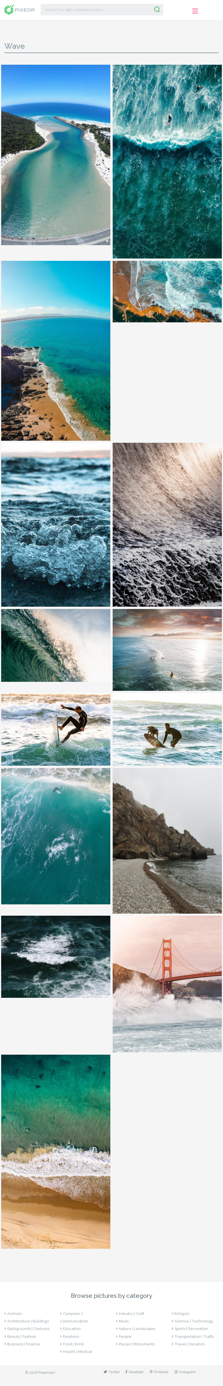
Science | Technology (194, 1321)
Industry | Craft (131, 1313)
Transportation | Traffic (194, 1336)
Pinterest (161, 1372)
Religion (182, 1313)
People (125, 1336)
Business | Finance (23, 1344)
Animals (14, 1313)
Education (72, 1329)
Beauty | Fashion (21, 1336)
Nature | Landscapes (137, 1329)
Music (124, 1321)
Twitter (114, 1372)
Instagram (187, 1372)
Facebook (136, 1372)
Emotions (71, 1336)
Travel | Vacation (190, 1344)
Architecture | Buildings (28, 1321)
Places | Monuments (136, 1344)
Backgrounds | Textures (28, 1329)
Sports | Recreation (191, 1329)
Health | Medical (77, 1351)
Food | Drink (73, 1344)
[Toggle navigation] (195, 11)
